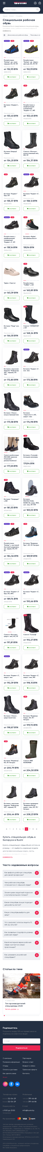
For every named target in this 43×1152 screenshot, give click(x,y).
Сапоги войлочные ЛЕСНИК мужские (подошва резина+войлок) (11, 458)
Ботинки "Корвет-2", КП (31, 592)
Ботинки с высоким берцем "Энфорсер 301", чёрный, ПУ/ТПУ (11, 371)
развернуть (7, 30)
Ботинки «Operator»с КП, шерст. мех (29, 415)
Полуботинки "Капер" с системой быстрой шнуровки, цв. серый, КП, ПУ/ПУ (11, 547)
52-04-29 (9, 1098)
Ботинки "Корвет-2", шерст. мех (12, 676)
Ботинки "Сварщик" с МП (11, 500)
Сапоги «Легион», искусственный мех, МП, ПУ (31, 153)
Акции (5, 1077)
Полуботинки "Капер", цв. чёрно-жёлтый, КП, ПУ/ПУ (30, 62)
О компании (7, 1058)
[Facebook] (11, 1084)
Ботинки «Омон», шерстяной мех (10, 717)
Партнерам (27, 1058)
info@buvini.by (28, 1110)
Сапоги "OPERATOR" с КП (31, 327)
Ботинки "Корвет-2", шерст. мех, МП (31, 676)
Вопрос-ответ (28, 1062)
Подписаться (21, 1048)
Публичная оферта (30, 1069)
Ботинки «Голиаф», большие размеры (30, 456)
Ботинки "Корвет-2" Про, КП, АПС (11, 592)
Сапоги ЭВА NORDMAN (28, 762)
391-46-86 (29, 1102)
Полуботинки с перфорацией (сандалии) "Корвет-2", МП (29, 107)
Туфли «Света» (10, 283)
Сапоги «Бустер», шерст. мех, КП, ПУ (11, 635)
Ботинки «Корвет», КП (11, 106)
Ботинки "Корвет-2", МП (31, 195)
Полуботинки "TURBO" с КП (28, 284)
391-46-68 (29, 1098)
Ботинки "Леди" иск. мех (11, 327)
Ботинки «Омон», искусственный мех (11, 414)
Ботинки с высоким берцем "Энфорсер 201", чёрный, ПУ (11, 805)
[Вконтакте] (17, 1084)
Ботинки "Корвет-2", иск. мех (31, 370)
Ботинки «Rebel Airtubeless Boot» (30, 237)
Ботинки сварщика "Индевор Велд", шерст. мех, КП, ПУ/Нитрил (30, 806)
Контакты (26, 1073)
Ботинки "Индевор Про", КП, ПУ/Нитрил (31, 544)
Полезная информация (11, 1062)
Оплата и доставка (10, 1069)
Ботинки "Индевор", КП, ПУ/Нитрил (11, 762)
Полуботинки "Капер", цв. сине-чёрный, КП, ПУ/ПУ (11, 62)
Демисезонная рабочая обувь (18, 35)
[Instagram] (5, 1084)
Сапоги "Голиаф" (29, 635)
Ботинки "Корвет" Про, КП (10, 195)
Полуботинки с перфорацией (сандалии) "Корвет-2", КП (9, 239)
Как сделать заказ (9, 1073)
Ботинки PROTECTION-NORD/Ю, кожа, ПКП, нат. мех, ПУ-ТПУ (31, 502)
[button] (4, 1015)
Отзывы (5, 1066)
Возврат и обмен (29, 1066)
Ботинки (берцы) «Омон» (10, 152)
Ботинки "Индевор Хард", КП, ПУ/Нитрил (30, 718)
